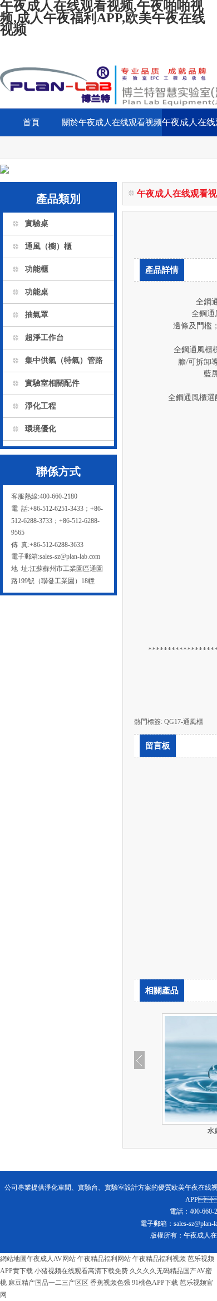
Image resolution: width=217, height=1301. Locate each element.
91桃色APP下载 (155, 1283)
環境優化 (40, 429)
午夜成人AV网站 (51, 1259)
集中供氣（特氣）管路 (64, 360)
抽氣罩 (36, 315)
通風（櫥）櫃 (48, 246)
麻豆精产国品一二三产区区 (48, 1283)
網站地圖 (13, 1259)
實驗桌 (36, 223)
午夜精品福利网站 (104, 1259)
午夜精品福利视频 (159, 1259)
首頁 (31, 122)
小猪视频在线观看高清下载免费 (81, 1271)
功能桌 (36, 292)
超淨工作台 (44, 337)
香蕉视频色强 (110, 1283)
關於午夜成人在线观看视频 (112, 122)
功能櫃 (36, 269)
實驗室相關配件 (52, 383)
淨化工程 (40, 406)
